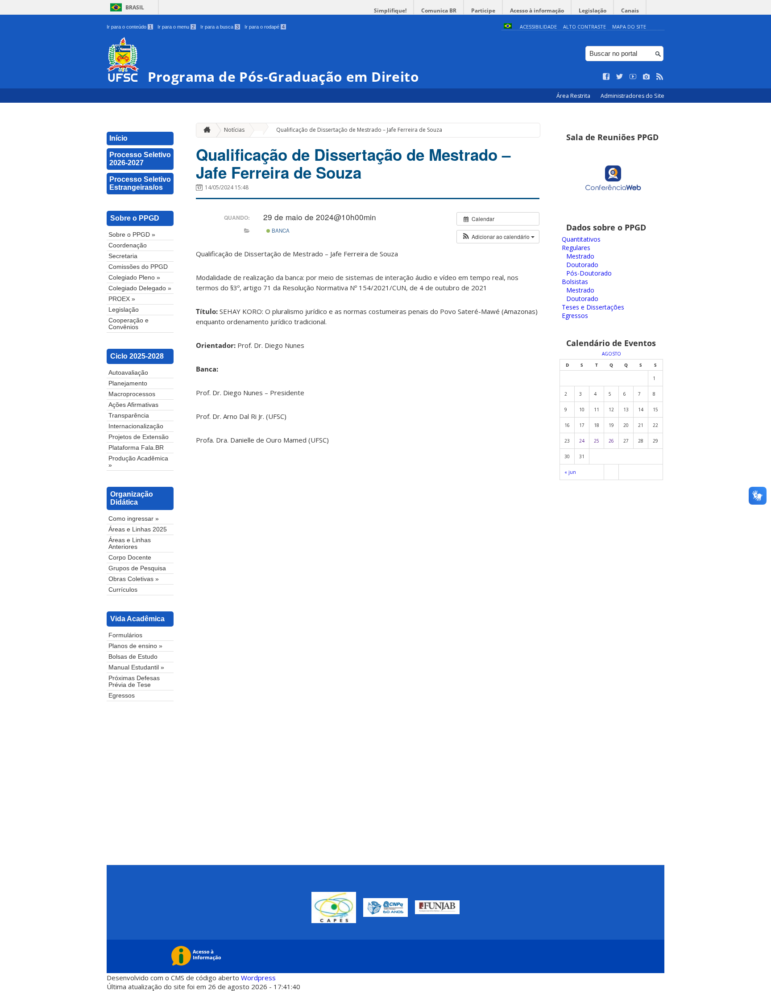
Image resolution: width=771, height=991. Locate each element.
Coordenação (127, 245)
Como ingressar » (133, 518)
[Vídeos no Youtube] (633, 76)
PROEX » (121, 299)
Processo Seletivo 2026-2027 (140, 159)
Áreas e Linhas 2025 (137, 529)
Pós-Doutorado (589, 273)
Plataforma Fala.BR (136, 447)
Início (118, 138)
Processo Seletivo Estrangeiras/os (140, 183)
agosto (611, 354)
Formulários (125, 635)
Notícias (234, 130)
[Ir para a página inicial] (204, 130)
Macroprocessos (131, 394)
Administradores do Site (632, 96)
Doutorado (582, 264)
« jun (570, 472)
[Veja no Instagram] (646, 76)
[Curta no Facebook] (606, 76)
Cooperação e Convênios (128, 323)
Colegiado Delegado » (139, 288)
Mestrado (580, 256)
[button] (498, 236)
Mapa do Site (629, 26)
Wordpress (258, 977)
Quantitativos (581, 239)
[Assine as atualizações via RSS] (659, 76)
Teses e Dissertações (593, 307)
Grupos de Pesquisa (137, 568)
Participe (483, 10)
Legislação (592, 10)
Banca (280, 230)
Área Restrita (574, 96)
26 (611, 441)
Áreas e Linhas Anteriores (129, 543)
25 (596, 441)
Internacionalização (135, 426)
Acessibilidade (538, 26)
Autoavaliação (128, 372)
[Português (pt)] (508, 26)
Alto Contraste (584, 26)
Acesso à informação (537, 10)
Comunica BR (438, 10)
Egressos (121, 695)
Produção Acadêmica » (138, 461)
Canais (630, 10)
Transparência (128, 415)
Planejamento (127, 383)
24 (581, 441)
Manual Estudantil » (136, 667)
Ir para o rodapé (265, 26)
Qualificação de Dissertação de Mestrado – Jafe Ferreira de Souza (359, 130)
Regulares (576, 247)
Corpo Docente (129, 557)
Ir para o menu (176, 26)
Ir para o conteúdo (129, 26)
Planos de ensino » (135, 646)
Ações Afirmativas (133, 404)
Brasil (134, 7)
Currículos (122, 589)
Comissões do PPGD (138, 266)
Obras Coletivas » (133, 579)
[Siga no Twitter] (619, 76)
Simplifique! (390, 10)
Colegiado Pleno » (134, 277)
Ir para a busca (219, 26)
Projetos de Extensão (138, 437)
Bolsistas (575, 281)
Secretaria (122, 256)
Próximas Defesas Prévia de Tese (134, 681)
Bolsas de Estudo (133, 656)
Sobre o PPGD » (131, 234)
